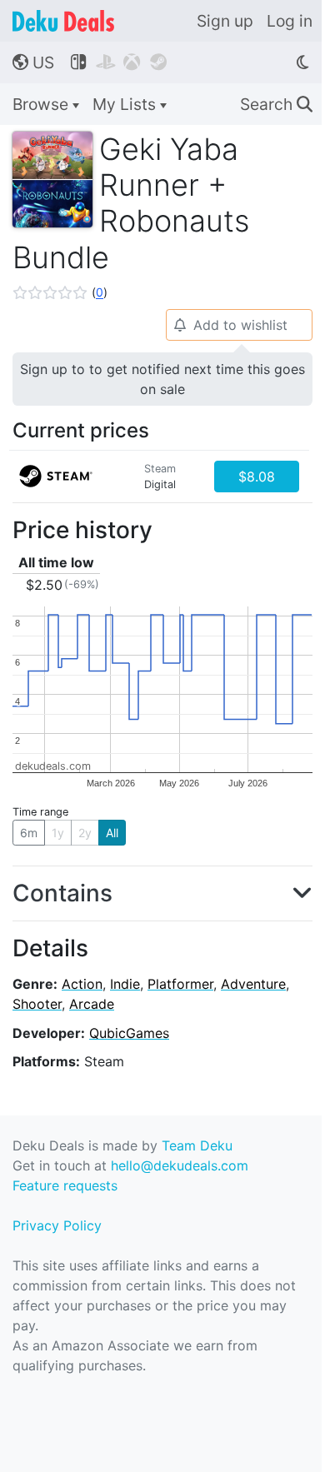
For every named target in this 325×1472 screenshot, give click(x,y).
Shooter (37, 1003)
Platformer (180, 984)
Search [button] (276, 104)
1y (58, 833)
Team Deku (197, 1145)
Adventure (253, 984)
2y (85, 833)
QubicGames (129, 1033)
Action (82, 984)
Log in (289, 21)
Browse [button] (42, 104)
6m (29, 833)
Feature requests (65, 1185)
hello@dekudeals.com (179, 1165)
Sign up (225, 21)
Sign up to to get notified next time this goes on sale (162, 379)
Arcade (91, 1003)
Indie (125, 984)
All (112, 833)
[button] (60, 292)
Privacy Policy (57, 1225)
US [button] (33, 62)
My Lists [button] (126, 104)
